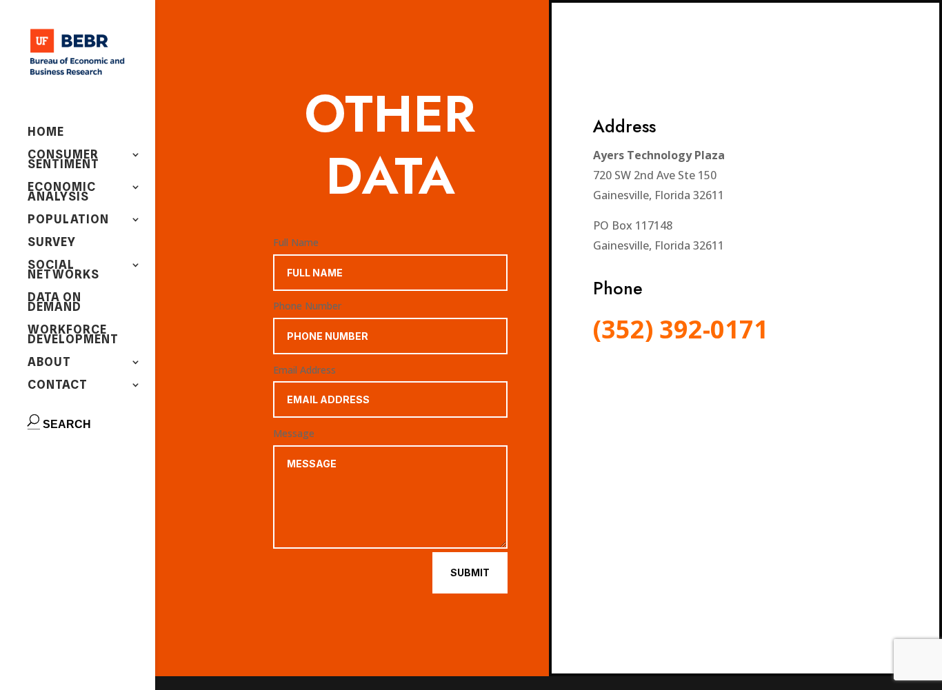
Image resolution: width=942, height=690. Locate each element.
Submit (470, 572)
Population (68, 220)
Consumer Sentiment (63, 160)
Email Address (304, 369)
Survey (52, 243)
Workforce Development (73, 335)
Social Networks (63, 270)
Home (46, 133)
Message (293, 433)
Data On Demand (54, 303)
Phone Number (307, 305)
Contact (58, 386)
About (49, 363)
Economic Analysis (62, 192)
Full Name (296, 242)
